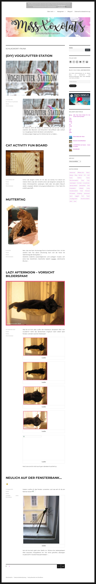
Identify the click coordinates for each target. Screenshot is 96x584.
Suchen (71, 48)
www (75, 201)
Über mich (50, 11)
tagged (77, 196)
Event (71, 177)
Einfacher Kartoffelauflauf (79, 140)
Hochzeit (79, 183)
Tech (83, 196)
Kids (88, 185)
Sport (71, 196)
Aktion (87, 172)
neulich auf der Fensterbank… (34, 478)
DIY (7, 101)
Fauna (9, 101)
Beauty (71, 175)
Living (88, 188)
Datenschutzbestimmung (82, 11)
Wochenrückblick (85, 198)
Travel (88, 196)
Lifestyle (81, 188)
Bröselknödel (76, 149)
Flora (82, 180)
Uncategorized (73, 198)
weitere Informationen (51, 6)
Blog (76, 175)
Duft (88, 175)
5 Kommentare (9, 186)
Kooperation (73, 188)
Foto (88, 180)
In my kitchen (14, 101)
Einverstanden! (61, 6)
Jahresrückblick (73, 185)
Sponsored (86, 193)
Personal (87, 190)
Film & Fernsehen (74, 180)
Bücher (80, 175)
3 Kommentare (9, 106)
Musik (81, 190)
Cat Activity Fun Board (26, 145)
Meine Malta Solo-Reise (79, 136)
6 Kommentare (9, 256)
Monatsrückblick (74, 190)
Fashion (79, 177)
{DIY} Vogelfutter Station (29, 56)
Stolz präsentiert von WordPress (35, 577)
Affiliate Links (81, 172)
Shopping (79, 193)
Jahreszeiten (82, 185)
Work (71, 201)
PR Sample (72, 193)
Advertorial (72, 172)
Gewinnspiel (73, 183)
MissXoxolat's (9, 577)
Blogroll (70, 11)
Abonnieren (73, 85)
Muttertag (15, 199)
